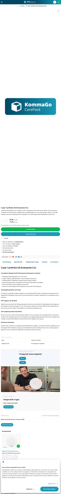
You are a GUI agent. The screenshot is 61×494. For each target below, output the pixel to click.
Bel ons (23, 358)
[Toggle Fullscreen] (58, 10)
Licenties (22, 6)
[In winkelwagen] (18, 446)
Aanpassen (29, 489)
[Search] (54, 2)
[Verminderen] (2, 221)
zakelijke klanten (19, 241)
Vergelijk (6, 238)
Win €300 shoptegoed (8, 252)
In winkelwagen (30, 229)
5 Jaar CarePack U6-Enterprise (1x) (36, 6)
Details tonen (52, 483)
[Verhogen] (7, 221)
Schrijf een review (7, 424)
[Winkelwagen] (58, 2)
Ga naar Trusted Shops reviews (50, 415)
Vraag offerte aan (30, 234)
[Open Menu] (1, 2)
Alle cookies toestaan (49, 489)
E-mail (22, 362)
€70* (16, 246)
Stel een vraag (8, 406)
